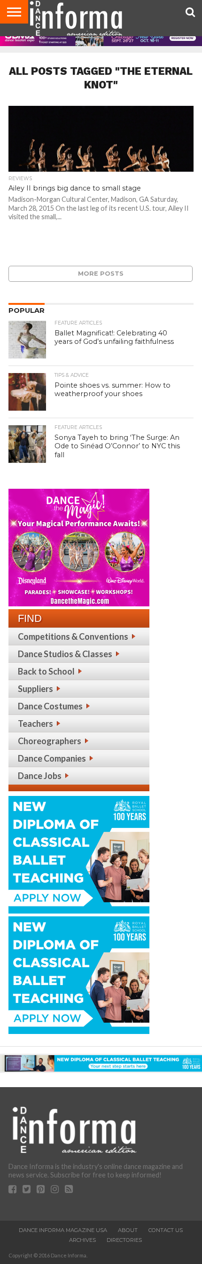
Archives (82, 1240)
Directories (124, 1240)
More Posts (101, 273)
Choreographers (49, 741)
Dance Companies (52, 758)
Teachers (35, 723)
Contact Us (165, 1230)
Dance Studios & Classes (65, 654)
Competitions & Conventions (73, 636)
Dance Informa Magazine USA (63, 1230)
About (128, 1230)
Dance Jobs (40, 776)
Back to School (46, 671)
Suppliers (35, 689)
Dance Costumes (50, 706)
